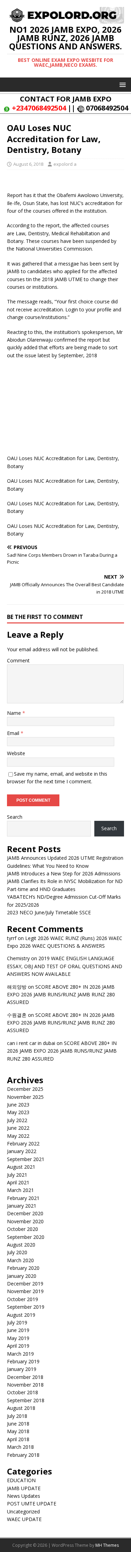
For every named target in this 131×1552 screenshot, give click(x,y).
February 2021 (23, 1198)
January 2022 (21, 1151)
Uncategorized (23, 1511)
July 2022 (17, 1120)
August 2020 (21, 1244)
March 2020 (20, 1260)
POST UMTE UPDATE (31, 1503)
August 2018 (21, 1408)
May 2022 (18, 1136)
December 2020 (25, 1213)
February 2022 (23, 1143)
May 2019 (18, 1338)
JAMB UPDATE (24, 1488)
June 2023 (18, 1104)
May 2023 (18, 1112)
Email (14, 733)
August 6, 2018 (28, 164)
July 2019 (17, 1322)
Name (14, 713)
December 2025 (25, 1089)
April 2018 (18, 1439)
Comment (18, 660)
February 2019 (23, 1361)
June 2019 (18, 1330)
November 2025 (25, 1097)
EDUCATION (21, 1480)
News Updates (23, 1496)
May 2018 (18, 1431)
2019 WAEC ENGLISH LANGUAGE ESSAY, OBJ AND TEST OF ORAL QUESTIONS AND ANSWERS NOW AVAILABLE (64, 966)
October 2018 (22, 1392)
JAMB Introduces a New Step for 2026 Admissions (64, 873)
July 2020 (17, 1252)
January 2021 (21, 1205)
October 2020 (22, 1229)
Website (16, 753)
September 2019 (25, 1307)
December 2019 (25, 1283)
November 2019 (25, 1291)
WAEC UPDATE (24, 1519)
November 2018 (25, 1384)
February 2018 (23, 1455)
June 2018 (18, 1423)
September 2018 (25, 1400)
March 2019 (20, 1353)
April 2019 (18, 1345)
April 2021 (18, 1182)
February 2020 (23, 1268)
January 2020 (21, 1276)
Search (14, 817)
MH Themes (107, 1545)
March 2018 (20, 1447)
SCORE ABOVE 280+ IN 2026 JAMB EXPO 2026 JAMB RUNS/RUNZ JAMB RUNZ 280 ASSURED (61, 994)
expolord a (65, 164)
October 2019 (22, 1299)
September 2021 (25, 1159)
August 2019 (21, 1315)
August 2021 (21, 1166)
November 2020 (25, 1221)
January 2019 (21, 1369)
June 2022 (18, 1128)
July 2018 (17, 1416)
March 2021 (20, 1190)
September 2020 (25, 1237)
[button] (121, 84)
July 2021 (17, 1174)
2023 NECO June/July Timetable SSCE (49, 912)
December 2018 (25, 1377)
